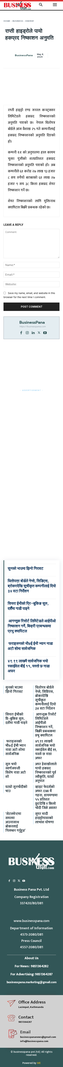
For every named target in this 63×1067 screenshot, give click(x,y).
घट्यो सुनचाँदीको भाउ (16, 789)
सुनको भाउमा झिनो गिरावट (25, 568)
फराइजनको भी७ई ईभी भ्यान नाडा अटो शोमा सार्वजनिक (15, 747)
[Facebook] (21, 332)
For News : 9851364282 (31, 966)
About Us (31, 958)
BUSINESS (17, 21)
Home (7, 21)
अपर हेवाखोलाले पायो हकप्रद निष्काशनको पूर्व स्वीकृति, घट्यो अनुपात (46, 772)
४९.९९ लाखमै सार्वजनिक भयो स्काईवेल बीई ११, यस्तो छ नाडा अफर (29, 666)
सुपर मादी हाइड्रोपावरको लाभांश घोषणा (44, 818)
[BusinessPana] (13, 55)
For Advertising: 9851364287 (31, 974)
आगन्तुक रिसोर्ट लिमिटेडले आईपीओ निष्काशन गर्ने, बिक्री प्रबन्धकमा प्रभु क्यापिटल (32, 626)
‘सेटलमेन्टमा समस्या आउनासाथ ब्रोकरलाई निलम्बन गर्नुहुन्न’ (15, 822)
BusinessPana (24, 55)
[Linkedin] (33, 332)
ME (39, 1063)
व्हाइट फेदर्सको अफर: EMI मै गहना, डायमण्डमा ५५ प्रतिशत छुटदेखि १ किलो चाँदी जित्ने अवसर (46, 797)
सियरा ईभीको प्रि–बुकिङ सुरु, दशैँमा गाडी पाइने (16, 718)
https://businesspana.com (32, 326)
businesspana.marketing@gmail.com (32, 982)
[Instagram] (27, 332)
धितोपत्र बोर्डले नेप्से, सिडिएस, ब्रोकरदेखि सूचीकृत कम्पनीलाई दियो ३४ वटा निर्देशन (32, 586)
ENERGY (29, 21)
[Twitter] (39, 332)
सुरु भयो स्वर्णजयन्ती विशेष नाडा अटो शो (15, 770)
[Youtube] (45, 332)
